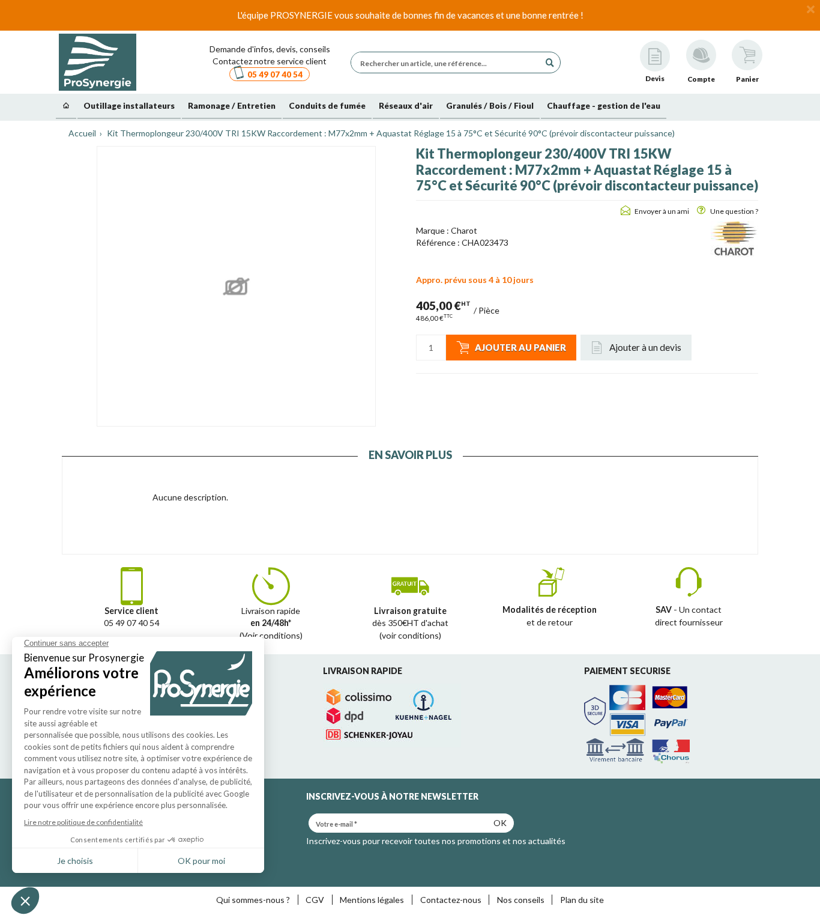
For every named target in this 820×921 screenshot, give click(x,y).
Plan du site (582, 900)
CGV (315, 900)
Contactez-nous (450, 900)
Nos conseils (520, 900)
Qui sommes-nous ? (253, 900)
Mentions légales (372, 900)
